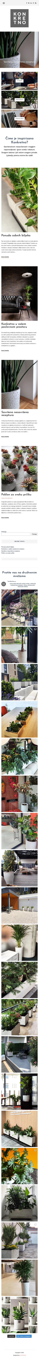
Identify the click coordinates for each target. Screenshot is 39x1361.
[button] (4, 3)
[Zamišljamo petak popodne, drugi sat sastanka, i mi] (19, 719)
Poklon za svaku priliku (19, 59)
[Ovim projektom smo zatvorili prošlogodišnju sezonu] (19, 1240)
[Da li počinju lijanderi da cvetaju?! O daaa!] (19, 1054)
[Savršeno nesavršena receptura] (19, 384)
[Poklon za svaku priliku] (19, 468)
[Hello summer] (19, 608)
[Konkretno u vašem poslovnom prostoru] (19, 293)
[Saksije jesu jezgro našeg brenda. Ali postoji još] (19, 756)
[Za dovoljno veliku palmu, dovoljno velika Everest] (19, 943)
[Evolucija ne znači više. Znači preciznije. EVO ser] (19, 794)
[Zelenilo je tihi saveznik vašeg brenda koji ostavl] (19, 1129)
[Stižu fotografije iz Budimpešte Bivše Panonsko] (19, 905)
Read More (5, 257)
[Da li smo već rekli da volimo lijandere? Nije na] (19, 1017)
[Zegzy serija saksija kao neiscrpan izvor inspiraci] (19, 1091)
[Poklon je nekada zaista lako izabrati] (19, 1315)
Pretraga (3, 532)
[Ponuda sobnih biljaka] (19, 200)
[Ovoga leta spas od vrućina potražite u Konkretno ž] (19, 980)
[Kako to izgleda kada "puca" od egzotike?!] (19, 1203)
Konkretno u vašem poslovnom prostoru (14, 325)
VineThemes (23, 1355)
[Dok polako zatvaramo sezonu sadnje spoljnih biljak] (19, 868)
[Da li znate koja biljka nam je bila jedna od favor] (19, 1166)
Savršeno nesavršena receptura (15, 414)
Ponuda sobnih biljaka (15, 235)
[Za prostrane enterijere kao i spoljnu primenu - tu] (19, 1278)
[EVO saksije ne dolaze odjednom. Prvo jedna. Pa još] (19, 831)
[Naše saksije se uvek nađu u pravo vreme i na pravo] (19, 645)
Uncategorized (19, 62)
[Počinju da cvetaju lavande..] (19, 682)
